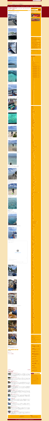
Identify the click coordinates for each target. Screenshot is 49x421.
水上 (32, 260)
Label (38, 373)
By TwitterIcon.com (21, 416)
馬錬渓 (32, 311)
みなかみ (33, 186)
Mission (32, 125)
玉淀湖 (32, 217)
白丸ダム (33, 312)
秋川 (32, 246)
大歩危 (32, 283)
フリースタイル (33, 181)
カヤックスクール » (18, 6)
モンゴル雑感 (33, 346)
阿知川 (32, 193)
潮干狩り (33, 370)
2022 (32, 90)
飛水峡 (32, 315)
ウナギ (32, 147)
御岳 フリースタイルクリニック (35, 379)
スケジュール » (31, 6)
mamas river (33, 120)
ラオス (32, 187)
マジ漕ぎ (33, 184)
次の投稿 (9, 369)
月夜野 (32, 225)
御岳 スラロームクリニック (14, 402)
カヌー (32, 154)
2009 (32, 104)
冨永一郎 (33, 319)
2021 (32, 91)
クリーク (33, 156)
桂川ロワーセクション (34, 223)
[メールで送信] (8, 350)
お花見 (32, 152)
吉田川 (32, 211)
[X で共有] (9, 350)
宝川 (32, 322)
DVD (32, 115)
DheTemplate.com (20, 419)
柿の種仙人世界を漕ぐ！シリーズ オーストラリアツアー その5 (19, 9)
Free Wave (33, 348)
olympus (32, 129)
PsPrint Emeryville (26, 419)
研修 (32, 227)
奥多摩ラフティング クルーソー (35, 337)
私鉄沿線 (33, 244)
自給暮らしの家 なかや (34, 342)
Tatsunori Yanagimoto (33, 50)
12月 (33, 61)
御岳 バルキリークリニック (14, 377)
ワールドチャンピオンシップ (35, 192)
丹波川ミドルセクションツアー (14, 381)
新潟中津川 (33, 257)
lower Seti (33, 119)
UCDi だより (33, 365)
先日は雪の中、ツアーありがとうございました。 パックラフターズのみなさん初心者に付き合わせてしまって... (36, 43)
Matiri (32, 124)
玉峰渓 (32, 216)
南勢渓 (32, 308)
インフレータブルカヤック (34, 146)
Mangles (32, 121)
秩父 (32, 289)
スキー (32, 162)
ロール (32, 191)
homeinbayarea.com (31, 419)
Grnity (32, 116)
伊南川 (32, 194)
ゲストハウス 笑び (34, 340)
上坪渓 (32, 253)
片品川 (32, 321)
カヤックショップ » (36, 6)
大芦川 (32, 279)
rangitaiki (33, 130)
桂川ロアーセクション (34, 222)
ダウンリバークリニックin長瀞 (35, 378)
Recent (32, 373)
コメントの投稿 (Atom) (11, 370)
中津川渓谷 (33, 290)
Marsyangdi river (33, 122)
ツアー (15, 349)
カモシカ (33, 368)
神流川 (32, 259)
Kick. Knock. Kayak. (34, 356)
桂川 (32, 220)
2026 (32, 57)
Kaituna (32, 118)
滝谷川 (32, 285)
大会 (32, 281)
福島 (32, 320)
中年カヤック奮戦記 (34, 363)
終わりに (33, 359)
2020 (32, 92)
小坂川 (32, 249)
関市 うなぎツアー (34, 64)
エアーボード (33, 148)
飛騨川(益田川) (33, 317)
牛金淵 (32, 215)
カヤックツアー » (27, 6)
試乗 (32, 245)
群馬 (32, 219)
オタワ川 (33, 151)
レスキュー (33, 189)
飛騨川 (32, 316)
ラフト (32, 188)
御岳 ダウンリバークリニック (35, 62)
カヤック (33, 155)
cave (32, 113)
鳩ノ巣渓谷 (33, 313)
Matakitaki (33, 123)
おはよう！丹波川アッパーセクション (15, 385)
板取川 (32, 314)
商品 (32, 247)
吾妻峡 (32, 228)
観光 (17, 349)
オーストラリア (12, 349)
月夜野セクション (33, 226)
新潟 (32, 256)
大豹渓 (32, 282)
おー (32, 149)
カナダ (32, 153)
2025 (32, 58)
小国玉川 (33, 248)
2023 (32, 60)
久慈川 (32, 213)
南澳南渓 (33, 309)
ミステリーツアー (33, 185)
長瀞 (32, 291)
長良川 (32, 292)
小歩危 (32, 251)
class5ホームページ (34, 336)
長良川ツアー (33, 63)
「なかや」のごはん (34, 358)
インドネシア (33, 145)
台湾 (32, 278)
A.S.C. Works (33, 338)
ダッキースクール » (23, 6)
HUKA (32, 117)
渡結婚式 (33, 361)
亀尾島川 (33, 210)
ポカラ (32, 183)
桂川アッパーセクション (34, 221)
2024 (32, 59)
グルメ (32, 159)
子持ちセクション (33, 243)
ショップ (33, 161)
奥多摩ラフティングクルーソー (35, 353)
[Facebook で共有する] (10, 350)
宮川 (32, 214)
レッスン (33, 190)
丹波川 (32, 287)
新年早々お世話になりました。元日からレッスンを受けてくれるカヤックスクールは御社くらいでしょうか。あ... (36, 47)
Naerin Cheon (33, 126)
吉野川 (32, 212)
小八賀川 (33, 250)
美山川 (32, 318)
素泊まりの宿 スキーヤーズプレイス (36, 339)
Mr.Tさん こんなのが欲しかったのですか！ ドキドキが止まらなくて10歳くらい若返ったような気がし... (36, 39)
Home (8, 6)
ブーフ (32, 180)
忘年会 (32, 323)
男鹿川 (32, 288)
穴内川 (32, 224)
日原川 (32, 310)
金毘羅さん (33, 218)
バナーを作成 (36, 50)
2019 (32, 93)
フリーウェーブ (33, 341)
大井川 (32, 280)
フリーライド (33, 182)
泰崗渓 (32, 277)
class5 (9, 3)
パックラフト (33, 178)
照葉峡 (32, 252)
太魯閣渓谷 (33, 276)
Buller (32, 112)
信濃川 (32, 255)
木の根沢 (33, 325)
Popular (35, 373)
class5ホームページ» (12, 6)
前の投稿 (29, 369)
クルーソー (33, 158)
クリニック (33, 157)
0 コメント (29, 10)
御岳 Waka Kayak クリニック (35, 380)
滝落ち (32, 286)
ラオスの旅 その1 (13, 398)
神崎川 (32, 258)
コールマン (33, 160)
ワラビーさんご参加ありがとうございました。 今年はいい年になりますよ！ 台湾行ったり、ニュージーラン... (36, 45)
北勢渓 (32, 324)
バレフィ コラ (33, 179)
